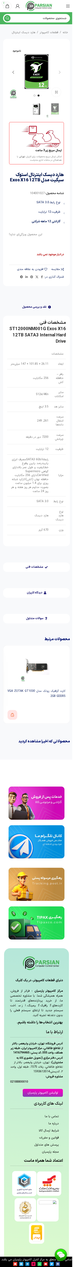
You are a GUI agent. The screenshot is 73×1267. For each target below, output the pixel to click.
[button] (60, 72)
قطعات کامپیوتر (49, 32)
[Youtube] (46, 1264)
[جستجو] (7, 18)
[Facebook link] (42, 277)
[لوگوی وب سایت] (39, 6)
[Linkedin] (27, 1264)
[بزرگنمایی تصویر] (56, 92)
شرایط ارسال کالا (49, 1130)
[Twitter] (52, 1264)
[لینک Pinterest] (31, 277)
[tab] (36, 307)
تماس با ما (52, 1116)
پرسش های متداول (46, 1145)
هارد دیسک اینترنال (23, 32)
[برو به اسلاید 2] (34, 96)
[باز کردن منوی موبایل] (68, 6)
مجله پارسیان (50, 1152)
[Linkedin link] (26, 277)
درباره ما (53, 1123)
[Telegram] (21, 1264)
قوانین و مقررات (49, 1137)
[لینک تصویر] (36, 803)
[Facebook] (58, 1264)
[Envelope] (15, 1264)
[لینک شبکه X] (37, 277)
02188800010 (19, 1082)
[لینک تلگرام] (21, 277)
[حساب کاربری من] (18, 6)
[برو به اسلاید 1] (39, 96)
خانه (65, 32)
